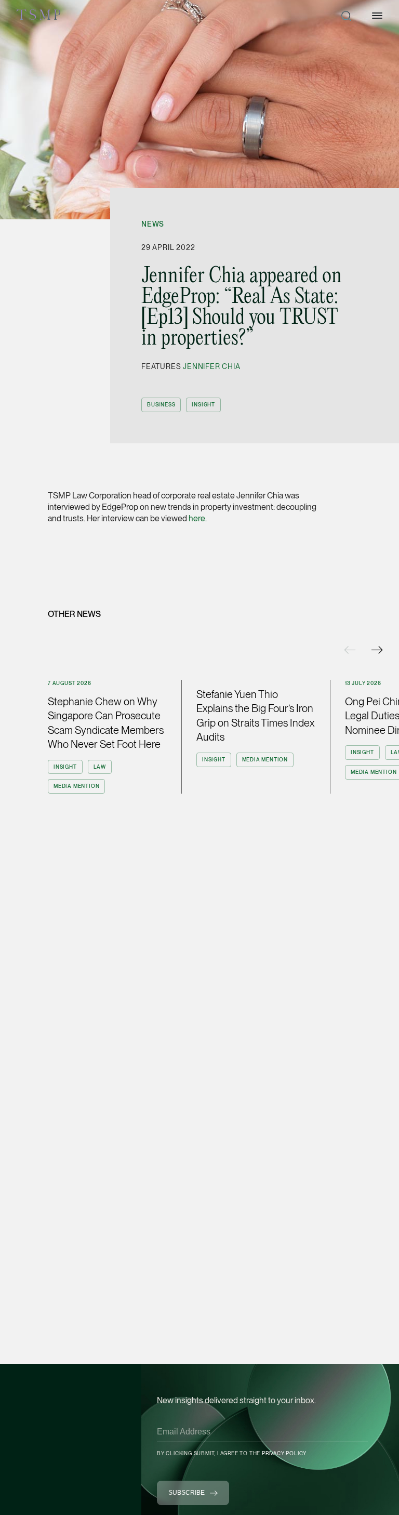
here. (198, 518)
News (152, 224)
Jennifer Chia (211, 366)
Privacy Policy (284, 1453)
